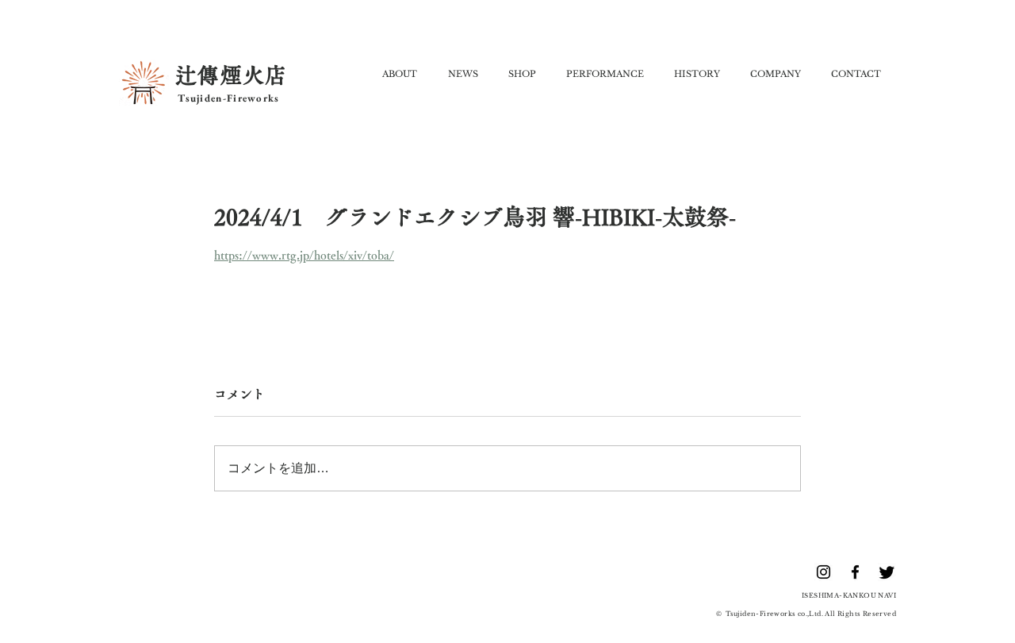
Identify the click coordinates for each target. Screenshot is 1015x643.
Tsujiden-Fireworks (227, 98)
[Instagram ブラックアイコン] (823, 572)
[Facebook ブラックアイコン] (855, 572)
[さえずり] (887, 572)
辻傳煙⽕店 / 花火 (871, 624)
